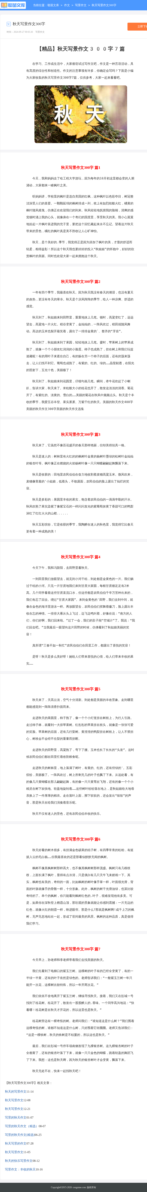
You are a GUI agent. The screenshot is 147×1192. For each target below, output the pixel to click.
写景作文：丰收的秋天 (20, 1169)
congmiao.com (79, 1187)
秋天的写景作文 (15, 1091)
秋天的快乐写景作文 (19, 1160)
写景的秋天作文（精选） (22, 1126)
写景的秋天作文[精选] (19, 1134)
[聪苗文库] (13, 5)
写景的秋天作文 (15, 1117)
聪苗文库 (53, 5)
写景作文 (81, 5)
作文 (67, 5)
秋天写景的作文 (15, 1143)
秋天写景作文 (14, 1100)
